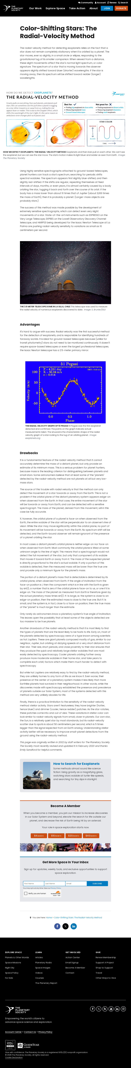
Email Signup (72, 962)
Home (49, 917)
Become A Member (75, 967)
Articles (39, 957)
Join (107, 8)
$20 (73, 835)
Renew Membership (106, 957)
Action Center (73, 957)
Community (87, 2)
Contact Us (30, 1032)
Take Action (77, 8)
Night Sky (9, 967)
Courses (39, 977)
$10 (56, 835)
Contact (70, 972)
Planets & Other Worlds (17, 957)
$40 (91, 835)
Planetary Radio (43, 962)
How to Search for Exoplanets (76, 764)
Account (101, 2)
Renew (113, 2)
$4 (39, 835)
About (93, 8)
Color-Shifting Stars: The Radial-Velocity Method (78, 917)
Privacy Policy (56, 888)
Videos (38, 972)
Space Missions (13, 962)
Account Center (13, 1032)
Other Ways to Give (106, 977)
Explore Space (55, 8)
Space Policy (12, 972)
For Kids (9, 977)
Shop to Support (104, 967)
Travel (99, 972)
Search (124, 2)
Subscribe (97, 883)
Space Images (42, 967)
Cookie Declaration (14, 1057)
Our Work (35, 8)
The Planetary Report (46, 983)
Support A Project (105, 962)
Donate (121, 8)
